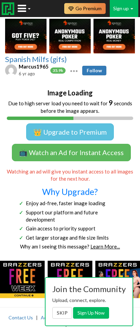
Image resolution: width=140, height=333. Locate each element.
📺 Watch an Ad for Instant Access (71, 152)
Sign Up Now (91, 313)
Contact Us (20, 317)
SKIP (62, 313)
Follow (94, 70)
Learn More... (105, 246)
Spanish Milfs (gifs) (36, 59)
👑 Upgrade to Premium (70, 132)
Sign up (121, 8)
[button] (74, 70)
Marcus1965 (34, 66)
